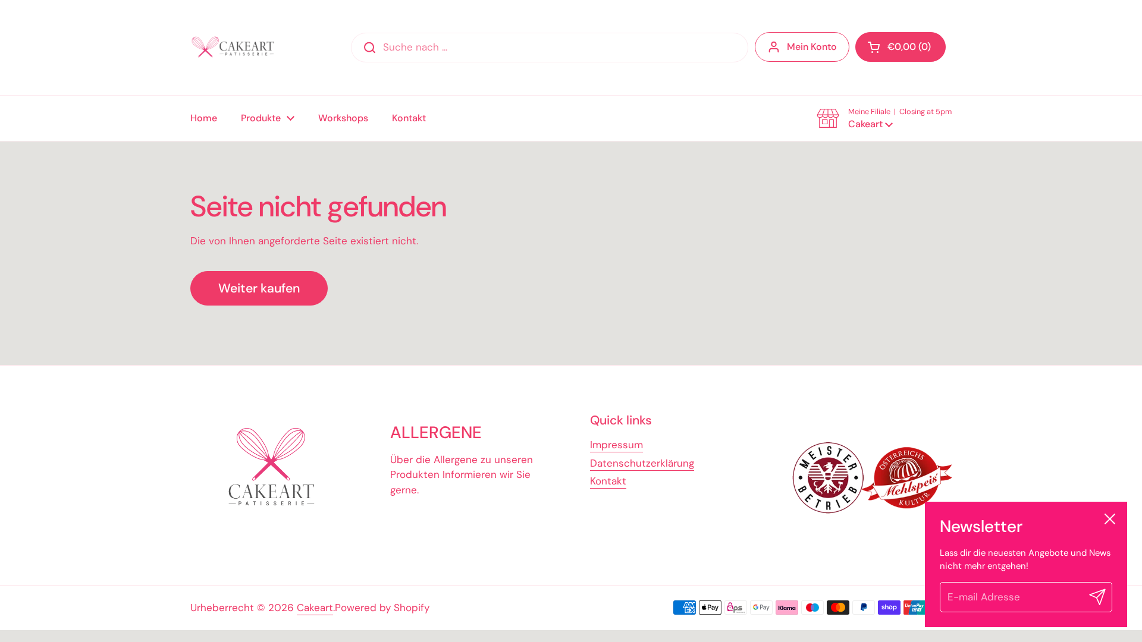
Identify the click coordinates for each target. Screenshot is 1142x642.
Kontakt (608, 480)
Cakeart (315, 607)
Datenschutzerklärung (642, 463)
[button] (900, 47)
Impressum (616, 444)
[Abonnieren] (1097, 597)
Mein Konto (812, 46)
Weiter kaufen (259, 288)
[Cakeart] (234, 47)
